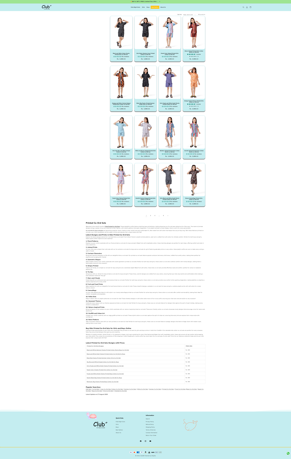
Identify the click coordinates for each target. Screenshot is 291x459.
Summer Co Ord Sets (130, 389)
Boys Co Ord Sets (97, 391)
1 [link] (146, 215)
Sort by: (179, 14)
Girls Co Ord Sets (108, 391)
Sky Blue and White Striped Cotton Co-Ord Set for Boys (103, 362)
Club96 (142, 455)
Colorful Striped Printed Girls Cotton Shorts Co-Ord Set (194, 151)
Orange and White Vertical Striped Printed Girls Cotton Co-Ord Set (121, 104)
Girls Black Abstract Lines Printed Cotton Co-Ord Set (145, 54)
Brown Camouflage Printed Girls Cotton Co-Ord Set (193, 199)
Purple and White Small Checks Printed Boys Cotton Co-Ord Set (105, 373)
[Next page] (168, 215)
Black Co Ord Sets (191, 389)
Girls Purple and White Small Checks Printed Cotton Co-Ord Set (170, 104)
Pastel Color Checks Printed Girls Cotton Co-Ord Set (121, 199)
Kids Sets (88, 389)
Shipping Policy (150, 426)
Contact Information (151, 432)
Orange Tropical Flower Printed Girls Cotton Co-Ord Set (194, 101)
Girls (117, 423)
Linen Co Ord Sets (105, 389)
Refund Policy (150, 423)
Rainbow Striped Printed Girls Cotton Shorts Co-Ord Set (170, 151)
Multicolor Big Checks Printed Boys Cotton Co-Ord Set (102, 381)
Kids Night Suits (120, 421)
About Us (118, 432)
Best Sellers (119, 429)
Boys (117, 426)
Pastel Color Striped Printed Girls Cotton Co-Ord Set (169, 54)
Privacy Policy (150, 421)
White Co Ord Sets (142, 389)
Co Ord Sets (95, 389)
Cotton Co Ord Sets (117, 389)
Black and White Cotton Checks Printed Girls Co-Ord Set (121, 54)
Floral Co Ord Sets (180, 389)
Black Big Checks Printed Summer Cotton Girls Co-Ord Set (146, 104)
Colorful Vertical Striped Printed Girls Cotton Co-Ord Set (145, 199)
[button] (243, 7)
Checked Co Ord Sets (120, 391)
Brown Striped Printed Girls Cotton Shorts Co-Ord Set (194, 51)
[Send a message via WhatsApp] (288, 453)
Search (148, 418)
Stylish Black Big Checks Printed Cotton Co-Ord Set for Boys (104, 377)
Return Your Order (151, 434)
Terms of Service (151, 429)
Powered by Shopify (150, 455)
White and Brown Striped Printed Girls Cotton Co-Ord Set (145, 151)
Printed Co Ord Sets (168, 389)
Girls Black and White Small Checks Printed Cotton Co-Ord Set (169, 199)
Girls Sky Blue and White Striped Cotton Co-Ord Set (121, 151)
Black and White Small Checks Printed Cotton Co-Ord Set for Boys (106, 354)
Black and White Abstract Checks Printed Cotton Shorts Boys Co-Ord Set (108, 350)
